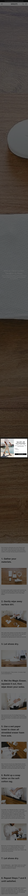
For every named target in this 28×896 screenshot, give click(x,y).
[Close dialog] (26, 439)
